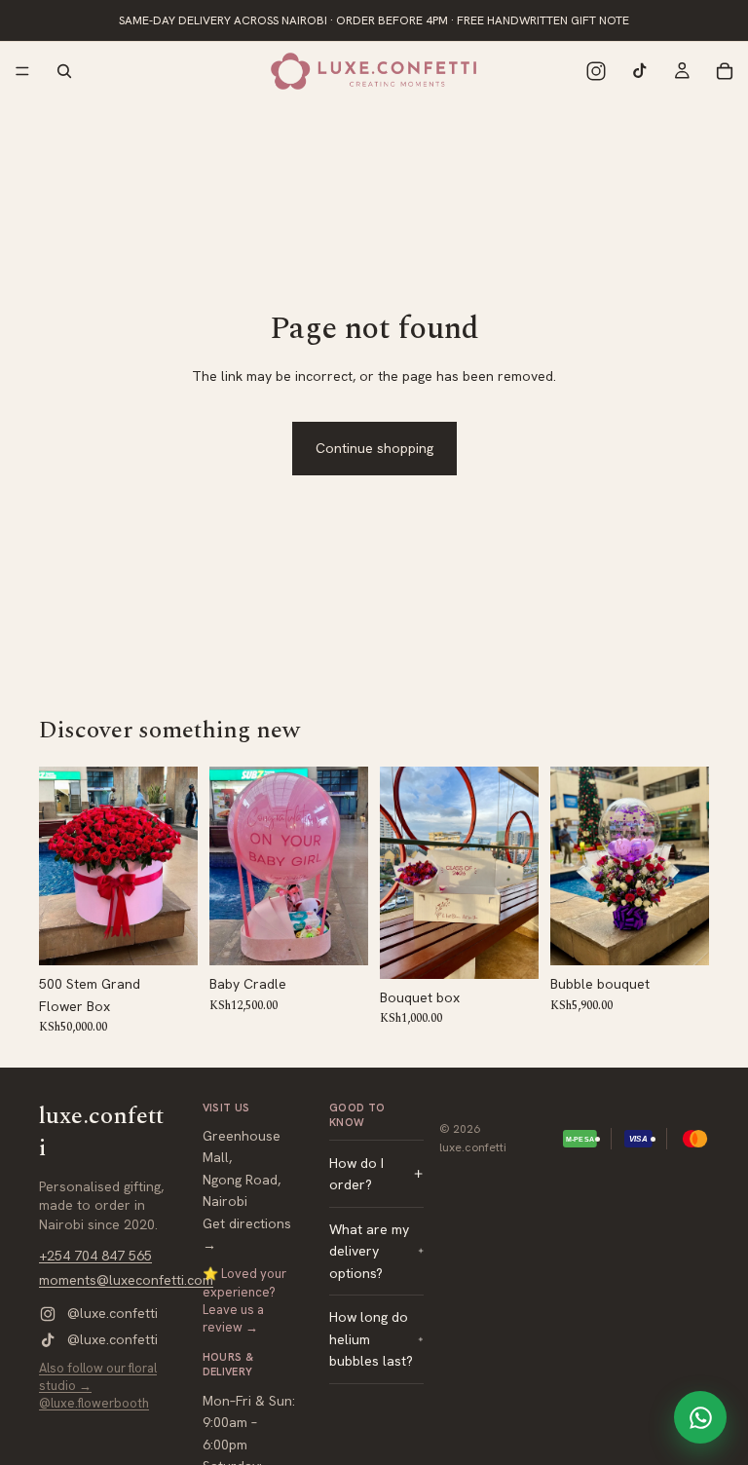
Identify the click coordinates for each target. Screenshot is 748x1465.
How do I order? (356, 1172)
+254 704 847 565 (95, 1254)
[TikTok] (638, 71)
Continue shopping (374, 448)
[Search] (64, 71)
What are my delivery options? (369, 1251)
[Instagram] (596, 71)
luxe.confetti (472, 1147)
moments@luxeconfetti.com (126, 1280)
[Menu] (22, 71)
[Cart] (724, 71)
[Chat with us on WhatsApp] (700, 1417)
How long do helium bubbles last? (371, 1339)
